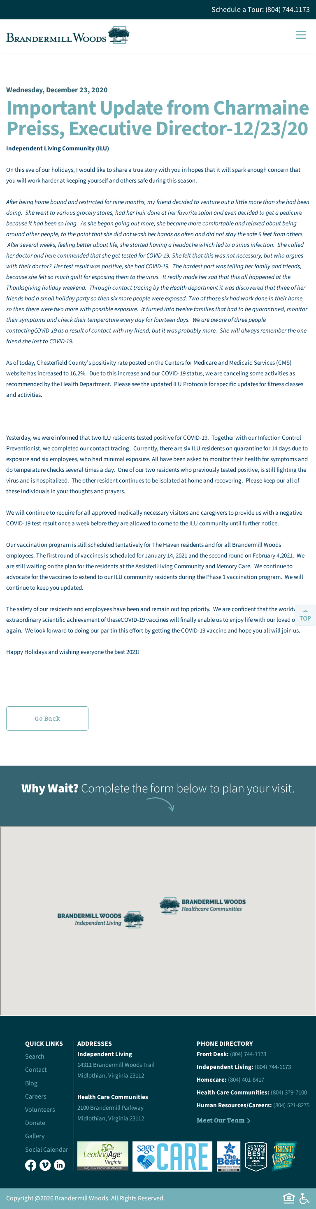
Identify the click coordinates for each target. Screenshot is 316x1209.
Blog (31, 1083)
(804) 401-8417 (246, 1079)
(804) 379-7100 (289, 1092)
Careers (35, 1096)
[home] (68, 35)
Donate (35, 1122)
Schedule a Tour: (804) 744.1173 (260, 10)
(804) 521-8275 (291, 1105)
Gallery (34, 1136)
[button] (301, 35)
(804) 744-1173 (248, 1054)
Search (34, 1056)
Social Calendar (46, 1149)
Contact (35, 1069)
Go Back (47, 718)
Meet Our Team (221, 1119)
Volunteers (40, 1109)
